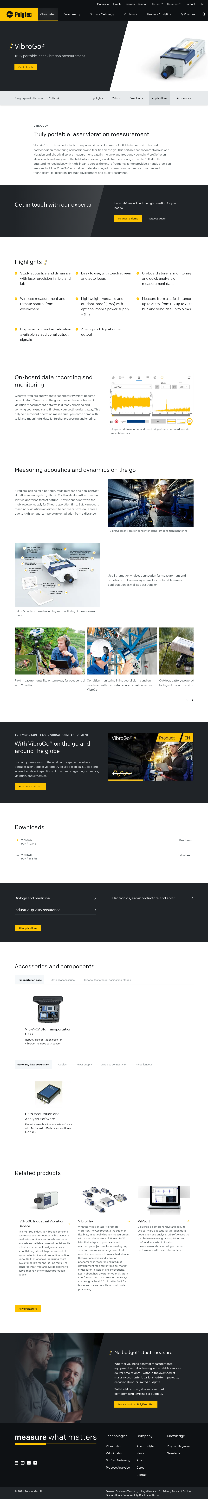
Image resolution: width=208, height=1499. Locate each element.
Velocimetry (72, 14)
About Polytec (146, 1446)
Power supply (84, 1064)
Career (156, 4)
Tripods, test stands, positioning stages (107, 979)
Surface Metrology (102, 14)
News (140, 1453)
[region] (151, 757)
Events (117, 4)
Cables (62, 1064)
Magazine (103, 4)
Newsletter (174, 1453)
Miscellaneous (144, 1064)
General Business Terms (121, 1491)
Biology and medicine (32, 898)
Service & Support (137, 4)
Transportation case (29, 979)
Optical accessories (63, 979)
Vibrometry (47, 14)
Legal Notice (150, 1491)
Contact (190, 4)
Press (140, 1460)
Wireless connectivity (113, 1064)
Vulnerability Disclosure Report (142, 1495)
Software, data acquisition (33, 1064)
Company (173, 4)
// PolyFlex (188, 14)
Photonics (130, 14)
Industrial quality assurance (37, 910)
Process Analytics (159, 14)
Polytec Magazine (178, 1446)
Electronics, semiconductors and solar (143, 898)
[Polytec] (19, 14)
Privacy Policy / (172, 1491)
